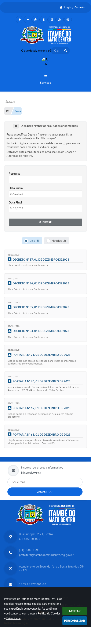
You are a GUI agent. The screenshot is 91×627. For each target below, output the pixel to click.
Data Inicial (16, 188)
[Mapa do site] (59, 19)
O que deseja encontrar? (36, 51)
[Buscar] (65, 50)
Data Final (15, 202)
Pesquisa (14, 173)
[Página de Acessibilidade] (68, 19)
